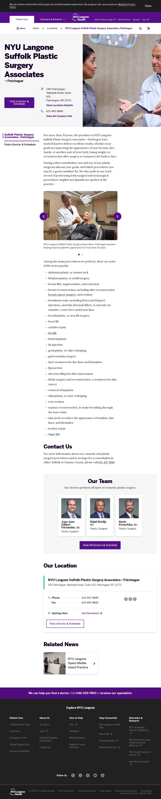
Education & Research (51, 19)
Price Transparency (66, 791)
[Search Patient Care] (140, 28)
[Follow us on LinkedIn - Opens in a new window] (102, 775)
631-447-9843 (90, 602)
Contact (136, 20)
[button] (148, 6)
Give (144, 20)
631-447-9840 (54, 111)
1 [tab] (79, 254)
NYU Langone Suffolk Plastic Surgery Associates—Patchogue (98, 28)
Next (117, 216)
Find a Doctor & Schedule (19, 102)
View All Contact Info (59, 116)
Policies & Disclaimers (87, 791)
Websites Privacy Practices (126, 791)
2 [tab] (82, 254)
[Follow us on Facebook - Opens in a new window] (73, 775)
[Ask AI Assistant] (148, 28)
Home (36, 28)
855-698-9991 (145, 793)
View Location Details (59, 105)
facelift (52, 333)
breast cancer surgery (62, 295)
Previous (43, 216)
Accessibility (146, 791)
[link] (71, 515)
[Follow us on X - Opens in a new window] (80, 775)
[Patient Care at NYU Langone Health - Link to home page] (80, 17)
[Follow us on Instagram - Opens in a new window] (88, 775)
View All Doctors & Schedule (100, 545)
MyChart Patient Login (103, 20)
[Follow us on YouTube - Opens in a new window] (95, 775)
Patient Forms (124, 20)
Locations (52, 28)
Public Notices (105, 791)
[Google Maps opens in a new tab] (130, 599)
